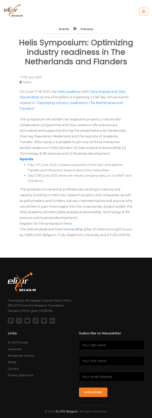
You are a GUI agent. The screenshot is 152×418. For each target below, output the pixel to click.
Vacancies (14, 349)
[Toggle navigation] (143, 11)
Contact (13, 369)
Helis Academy (69, 92)
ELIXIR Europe (18, 342)
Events (64, 29)
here (68, 223)
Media (12, 362)
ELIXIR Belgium (67, 411)
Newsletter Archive (21, 355)
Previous (87, 29)
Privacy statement (20, 375)
